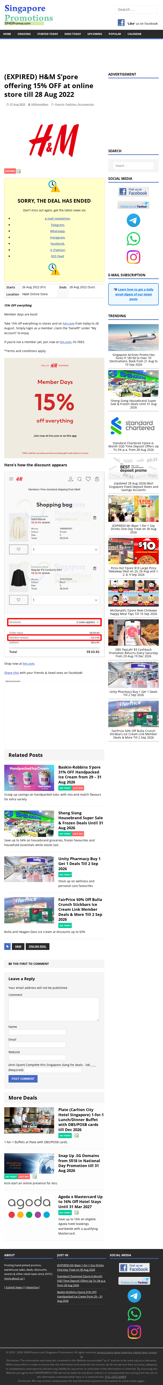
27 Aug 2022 (17, 104)
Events (59, 104)
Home (7, 34)
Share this (11, 673)
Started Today (47, 34)
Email (12, 1039)
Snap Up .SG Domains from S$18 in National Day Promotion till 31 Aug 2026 (79, 1163)
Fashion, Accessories (80, 104)
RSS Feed (57, 256)
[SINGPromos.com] (81, 15)
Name (12, 1027)
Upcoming (94, 34)
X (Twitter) (57, 250)
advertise (126, 1352)
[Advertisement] (81, 53)
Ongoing (24, 34)
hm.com (68, 323)
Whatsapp (57, 231)
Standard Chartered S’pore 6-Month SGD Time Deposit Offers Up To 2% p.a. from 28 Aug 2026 (81, 1280)
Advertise (32, 1287)
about (117, 1352)
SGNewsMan (39, 104)
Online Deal (37, 946)
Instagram (57, 237)
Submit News (14, 1287)
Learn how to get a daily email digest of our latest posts (134, 294)
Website (14, 1052)
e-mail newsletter (57, 218)
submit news (140, 1352)
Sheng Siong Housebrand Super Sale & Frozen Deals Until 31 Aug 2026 (80, 820)
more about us (13, 1278)
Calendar (134, 34)
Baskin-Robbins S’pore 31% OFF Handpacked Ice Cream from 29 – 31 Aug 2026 (79, 775)
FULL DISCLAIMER (115, 1377)
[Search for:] (136, 10)
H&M (18, 946)
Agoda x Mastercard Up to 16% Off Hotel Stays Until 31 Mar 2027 (80, 1201)
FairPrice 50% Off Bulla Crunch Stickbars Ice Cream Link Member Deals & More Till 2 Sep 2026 (80, 909)
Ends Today (73, 34)
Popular (115, 34)
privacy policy (105, 1352)
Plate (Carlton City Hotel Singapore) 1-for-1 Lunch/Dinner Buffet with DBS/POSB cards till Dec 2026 (81, 1119)
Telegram (57, 225)
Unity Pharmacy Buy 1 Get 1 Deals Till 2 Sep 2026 (79, 863)
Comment (15, 995)
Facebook (57, 244)
